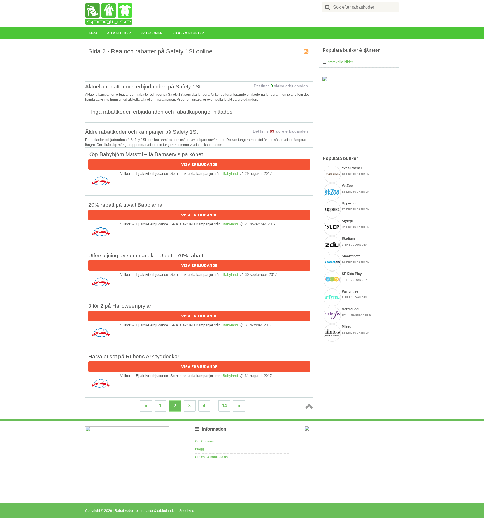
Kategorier (151, 33)
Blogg (199, 449)
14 (224, 405)
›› (239, 405)
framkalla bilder (340, 62)
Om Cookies (204, 441)
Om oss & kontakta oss (212, 457)
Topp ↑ (308, 406)
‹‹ (146, 405)
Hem (93, 33)
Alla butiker (119, 33)
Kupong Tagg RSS (306, 52)
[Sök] (328, 7)
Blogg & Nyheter (188, 33)
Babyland (230, 173)
